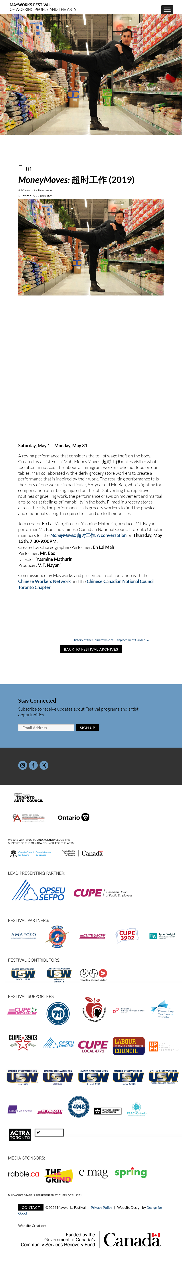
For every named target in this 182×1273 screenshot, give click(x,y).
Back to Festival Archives (91, 649)
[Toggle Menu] (167, 9)
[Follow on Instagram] (22, 765)
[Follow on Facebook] (33, 765)
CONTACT (31, 1207)
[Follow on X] (44, 765)
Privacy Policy (101, 1207)
